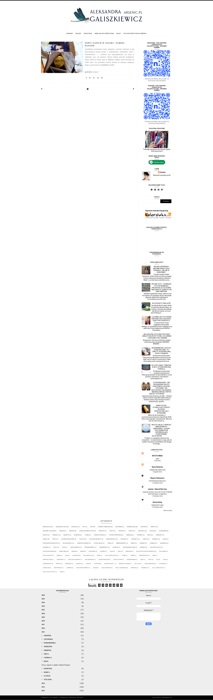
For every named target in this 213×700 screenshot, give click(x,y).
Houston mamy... (109, 563)
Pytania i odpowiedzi (115, 535)
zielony (45, 535)
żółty (54, 539)
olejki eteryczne (104, 559)
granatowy (60, 559)
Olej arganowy (67, 543)
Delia (150, 559)
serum (133, 543)
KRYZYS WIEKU (157, 456)
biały (119, 551)
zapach (152, 530)
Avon (63, 547)
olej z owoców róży (49, 571)
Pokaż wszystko (168, 510)
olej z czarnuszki (120, 567)
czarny (145, 539)
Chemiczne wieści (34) (157, 470)
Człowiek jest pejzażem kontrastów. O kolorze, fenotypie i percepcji (161, 319)
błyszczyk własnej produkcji (145, 551)
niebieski (129, 535)
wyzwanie (97, 563)
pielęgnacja (46, 526)
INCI (91, 526)
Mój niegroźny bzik (129, 547)
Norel (99, 555)
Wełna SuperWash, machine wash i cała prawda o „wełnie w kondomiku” (161, 269)
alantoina (162, 563)
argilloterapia (75, 547)
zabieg (59, 555)
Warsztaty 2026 (157, 505)
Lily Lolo (137, 563)
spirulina (134, 567)
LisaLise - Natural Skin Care (157, 489)
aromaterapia (47, 563)
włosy (111, 530)
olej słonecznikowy (82, 567)
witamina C (144, 567)
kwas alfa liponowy (74, 559)
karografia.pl (167, 697)
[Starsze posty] (133, 89)
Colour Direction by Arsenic (135, 33)
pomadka (45, 547)
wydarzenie (162, 530)
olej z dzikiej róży (157, 567)
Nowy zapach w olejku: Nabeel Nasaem (105, 44)
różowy (153, 526)
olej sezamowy (106, 567)
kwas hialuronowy (95, 539)
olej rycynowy (47, 555)
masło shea (62, 551)
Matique (142, 543)
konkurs (155, 539)
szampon (115, 547)
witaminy (139, 535)
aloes (111, 551)
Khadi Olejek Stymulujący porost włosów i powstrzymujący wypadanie (161, 409)
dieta (154, 555)
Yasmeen (152, 543)
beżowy (58, 563)
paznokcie (163, 543)
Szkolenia (88, 33)
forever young (47, 559)
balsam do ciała (155, 547)
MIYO (66, 555)
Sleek (164, 539)
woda (82, 551)
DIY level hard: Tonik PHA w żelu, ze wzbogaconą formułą (161, 367)
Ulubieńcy (134, 539)
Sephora (142, 547)
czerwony (159, 535)
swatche (143, 526)
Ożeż (157, 459)
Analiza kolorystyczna (104, 33)
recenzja (74, 526)
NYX (157, 559)
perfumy (101, 530)
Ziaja (164, 559)
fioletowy (141, 530)
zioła (149, 535)
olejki (73, 551)
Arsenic (163, 172)
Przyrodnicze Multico (157, 481)
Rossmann (76, 555)
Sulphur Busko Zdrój (67, 539)
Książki (78, 33)
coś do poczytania (48, 551)
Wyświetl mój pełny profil (161, 175)
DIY (84, 526)
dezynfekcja (58, 567)
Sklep (118, 33)
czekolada (46, 567)
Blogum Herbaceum (157, 478)
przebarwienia (131, 559)
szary (87, 563)
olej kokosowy (89, 559)
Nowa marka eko (150, 563)
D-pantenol (92, 551)
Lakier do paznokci (83, 543)
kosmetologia (131, 526)
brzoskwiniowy (89, 547)
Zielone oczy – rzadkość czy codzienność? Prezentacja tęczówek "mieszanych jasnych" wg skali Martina (161, 287)
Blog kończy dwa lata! (161, 303)
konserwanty (103, 547)
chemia (132, 555)
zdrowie (71, 530)
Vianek (124, 555)
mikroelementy (121, 543)
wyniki (87, 535)
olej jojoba (162, 551)
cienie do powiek (99, 535)
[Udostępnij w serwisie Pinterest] (102, 78)
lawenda (69, 567)
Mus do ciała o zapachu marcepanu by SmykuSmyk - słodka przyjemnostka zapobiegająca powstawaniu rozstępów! (161, 430)
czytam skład (98, 543)
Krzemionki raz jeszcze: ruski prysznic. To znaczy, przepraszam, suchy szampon (161, 350)
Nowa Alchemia (157, 467)
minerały (55, 535)
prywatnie (119, 526)
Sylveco (81, 539)
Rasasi (95, 567)
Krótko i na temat (124, 563)
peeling (45, 539)
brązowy (66, 535)
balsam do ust (87, 555)
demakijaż (68, 563)
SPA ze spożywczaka (111, 555)
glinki (109, 543)
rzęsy (142, 559)
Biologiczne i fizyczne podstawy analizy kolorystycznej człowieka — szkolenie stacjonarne (156, 336)
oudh (61, 571)
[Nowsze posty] (41, 89)
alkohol (102, 551)
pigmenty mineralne (104, 526)
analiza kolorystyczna (86, 530)
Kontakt (69, 33)
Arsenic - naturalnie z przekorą (64, 697)
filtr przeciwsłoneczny (50, 543)
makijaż (61, 530)
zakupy (131, 530)
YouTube (120, 530)
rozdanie (77, 535)
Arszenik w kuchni (48, 530)
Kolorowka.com (61, 526)
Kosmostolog (157, 502)
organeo (123, 539)
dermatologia (143, 555)
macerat (78, 563)
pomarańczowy (111, 539)
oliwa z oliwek (117, 559)
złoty (55, 547)
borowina (129, 551)
